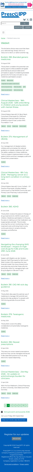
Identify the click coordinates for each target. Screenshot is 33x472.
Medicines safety (17, 86)
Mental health (23, 126)
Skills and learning (18, 90)
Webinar (4, 126)
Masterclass (15, 126)
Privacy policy (24, 464)
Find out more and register (13, 420)
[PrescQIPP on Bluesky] (24, 20)
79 (23, 405)
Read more (5, 94)
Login (27, 27)
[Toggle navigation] (3, 32)
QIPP (24, 86)
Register (18, 27)
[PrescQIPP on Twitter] (28, 20)
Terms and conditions (11, 464)
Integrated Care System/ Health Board (10, 83)
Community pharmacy (7, 86)
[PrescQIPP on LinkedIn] (31, 20)
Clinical (9, 126)
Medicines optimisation (7, 90)
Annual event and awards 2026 (17, 412)
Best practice (10, 80)
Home (3, 38)
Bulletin (3, 80)
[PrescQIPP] (13, 15)
